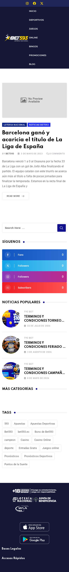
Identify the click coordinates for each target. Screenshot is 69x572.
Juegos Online (33, 33)
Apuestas (19, 423)
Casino (25, 440)
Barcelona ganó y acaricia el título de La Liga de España (32, 139)
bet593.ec (23, 431)
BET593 (10, 153)
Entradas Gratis (28, 448)
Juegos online (50, 448)
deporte (8, 448)
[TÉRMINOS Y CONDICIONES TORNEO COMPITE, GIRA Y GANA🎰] (11, 318)
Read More (13, 196)
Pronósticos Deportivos (38, 456)
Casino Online (42, 440)
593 (6, 423)
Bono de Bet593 (44, 431)
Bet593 (8, 431)
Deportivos (36, 20)
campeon (9, 440)
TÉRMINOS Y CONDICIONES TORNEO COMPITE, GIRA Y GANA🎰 (44, 320)
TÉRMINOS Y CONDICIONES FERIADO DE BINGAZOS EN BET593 (45, 346)
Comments (57, 153)
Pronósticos (11, 456)
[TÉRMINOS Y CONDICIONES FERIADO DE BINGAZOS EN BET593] (11, 345)
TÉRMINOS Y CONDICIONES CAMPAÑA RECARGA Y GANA (44, 373)
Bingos (33, 46)
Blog (32, 64)
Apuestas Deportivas (42, 423)
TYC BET (28, 311)
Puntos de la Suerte (15, 464)
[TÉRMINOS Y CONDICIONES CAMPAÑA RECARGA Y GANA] (11, 371)
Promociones (37, 55)
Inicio (32, 11)
